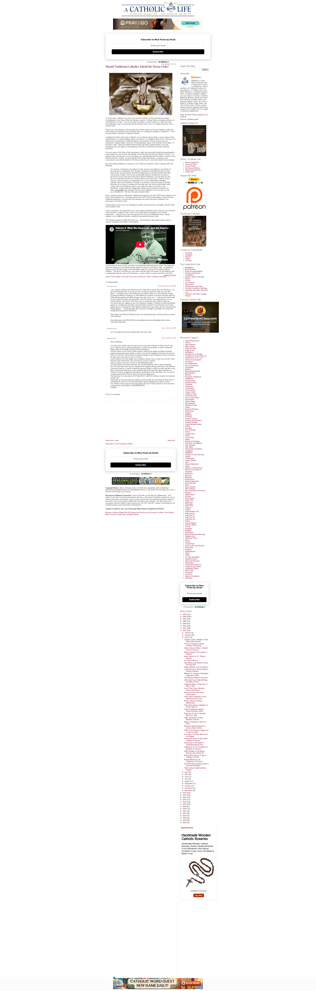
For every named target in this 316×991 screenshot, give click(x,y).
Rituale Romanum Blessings (195, 534)
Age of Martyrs (190, 345)
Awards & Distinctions (193, 170)
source (142, 120)
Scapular (188, 549)
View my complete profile (189, 119)
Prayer (187, 279)
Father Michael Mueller (193, 424)
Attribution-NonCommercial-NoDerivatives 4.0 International (137, 489)
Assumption (189, 367)
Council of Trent (191, 394)
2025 (185, 820)
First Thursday (190, 430)
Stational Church (191, 559)
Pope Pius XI (190, 517)
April (186, 772)
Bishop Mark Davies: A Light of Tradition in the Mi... (195, 756)
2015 (185, 797)
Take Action (189, 284)
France (187, 432)
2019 (185, 806)
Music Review (190, 487)
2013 (185, 793)
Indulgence (189, 451)
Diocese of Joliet (191, 405)
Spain (187, 553)
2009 (185, 623)
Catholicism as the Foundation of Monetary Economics (196, 748)
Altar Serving (189, 346)
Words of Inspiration (192, 576)
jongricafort (110, 338)
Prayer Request (190, 523)
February (188, 635)
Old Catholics (190, 498)
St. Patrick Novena (191, 660)
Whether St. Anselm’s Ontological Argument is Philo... (196, 674)
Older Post (171, 440)
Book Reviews (190, 269)
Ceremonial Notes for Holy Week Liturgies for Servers (195, 739)
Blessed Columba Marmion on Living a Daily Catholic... (195, 727)
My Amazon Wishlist (192, 168)
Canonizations (190, 381)
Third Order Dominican (193, 565)
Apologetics (189, 267)
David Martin (189, 400)
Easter (187, 407)
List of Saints (190, 283)
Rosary (187, 542)
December (188, 790)
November (188, 788)
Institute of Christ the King (123, 276)
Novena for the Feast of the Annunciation (194, 693)
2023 (185, 816)
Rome (187, 540)
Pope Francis (190, 513)
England (188, 413)
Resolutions (189, 532)
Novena (188, 493)
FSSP (113, 276)
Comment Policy (191, 164)
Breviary (188, 375)
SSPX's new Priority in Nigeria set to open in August (196, 731)
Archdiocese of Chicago (193, 354)
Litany (187, 466)
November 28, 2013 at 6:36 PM (167, 286)
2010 (185, 626)
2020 (185, 809)
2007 (185, 619)
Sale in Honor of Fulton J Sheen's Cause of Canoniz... (196, 649)
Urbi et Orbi (189, 570)
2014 (185, 795)
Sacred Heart (190, 544)
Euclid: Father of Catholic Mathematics (193, 702)
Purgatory (188, 529)
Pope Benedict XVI (192, 511)
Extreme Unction (191, 419)
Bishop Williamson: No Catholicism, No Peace (193, 760)
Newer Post (109, 440)
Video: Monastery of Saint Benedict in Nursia (193, 718)
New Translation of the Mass (195, 491)
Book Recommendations (194, 271)
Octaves (188, 496)
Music (187, 485)
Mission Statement (192, 162)
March (187, 637)
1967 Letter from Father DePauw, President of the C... (196, 681)
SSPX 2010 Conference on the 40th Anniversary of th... (195, 697)
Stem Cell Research (192, 561)
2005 (185, 614)
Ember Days (189, 411)
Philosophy (189, 504)
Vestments (189, 572)
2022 (185, 813)
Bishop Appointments (192, 371)
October (188, 786)
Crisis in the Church (192, 398)
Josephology (189, 458)
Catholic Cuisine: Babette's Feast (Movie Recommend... (196, 640)
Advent (187, 343)
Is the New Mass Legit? (136, 269)
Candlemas (189, 379)
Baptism (188, 369)
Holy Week (189, 447)
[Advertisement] (190, 937)
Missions (188, 475)
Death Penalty (190, 401)
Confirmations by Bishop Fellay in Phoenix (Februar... (196, 670)
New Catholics (190, 489)
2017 (185, 802)
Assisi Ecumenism (192, 365)
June (187, 777)
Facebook (188, 253)
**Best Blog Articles (192, 341)
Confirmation (189, 388)
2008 (185, 621)
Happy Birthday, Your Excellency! (196, 667)
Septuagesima (190, 551)
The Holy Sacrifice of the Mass (196, 288)
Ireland (187, 456)
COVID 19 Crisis (191, 396)
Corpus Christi (190, 392)
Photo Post (189, 506)
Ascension (189, 362)
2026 (185, 822)
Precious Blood (190, 525)
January (188, 633)
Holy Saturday (190, 445)
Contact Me (189, 172)
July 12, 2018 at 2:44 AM (169, 338)
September (189, 783)
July (186, 779)
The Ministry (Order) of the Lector (196, 678)
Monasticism (189, 479)
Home (117, 440)
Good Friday (189, 437)
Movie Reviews (190, 483)
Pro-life (187, 281)
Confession (189, 386)
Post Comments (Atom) (124, 444)
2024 (185, 818)
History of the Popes (192, 441)
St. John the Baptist (192, 557)
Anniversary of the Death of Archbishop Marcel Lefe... (194, 744)
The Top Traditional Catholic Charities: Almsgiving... (194, 645)
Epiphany (188, 415)
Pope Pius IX (190, 515)
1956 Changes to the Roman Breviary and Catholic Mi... (194, 752)
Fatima (187, 426)
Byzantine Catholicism (193, 377)
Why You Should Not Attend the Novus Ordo (147, 265)
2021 (185, 811)
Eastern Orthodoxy (192, 409)
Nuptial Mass (190, 494)
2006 (185, 617)
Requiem (188, 530)
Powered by (152, 62)
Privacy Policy (190, 166)
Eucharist (188, 417)
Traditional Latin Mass (158, 276)
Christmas (188, 384)
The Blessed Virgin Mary (194, 286)
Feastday (188, 428)
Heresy (187, 439)
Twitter (187, 259)
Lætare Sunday (190, 460)
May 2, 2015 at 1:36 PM (169, 328)
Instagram (188, 255)
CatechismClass (191, 382)
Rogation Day (190, 536)
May (186, 774)
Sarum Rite (189, 547)
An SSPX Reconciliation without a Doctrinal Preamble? (196, 765)
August (187, 781)
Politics (187, 510)
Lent (186, 462)
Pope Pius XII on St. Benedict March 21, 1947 (195, 714)
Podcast (188, 508)
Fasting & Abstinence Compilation (192, 274)
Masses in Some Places (194, 468)
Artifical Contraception (193, 360)
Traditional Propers (192, 568)
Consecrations (190, 390)
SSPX (149, 276)
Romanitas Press (191, 538)
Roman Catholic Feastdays (195, 277)
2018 (185, 804)
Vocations (188, 574)
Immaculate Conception (193, 449)
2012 (185, 630)
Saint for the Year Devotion (194, 546)
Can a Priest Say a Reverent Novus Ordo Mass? (194, 689)
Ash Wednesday (191, 363)
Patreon (188, 257)
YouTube (188, 261)
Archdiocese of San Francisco (196, 356)
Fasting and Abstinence (193, 420)
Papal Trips (189, 500)
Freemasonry (190, 434)
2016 (185, 800)
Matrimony (189, 473)
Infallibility (188, 453)
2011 (185, 628)
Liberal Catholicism (139, 276)
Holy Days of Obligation (193, 443)
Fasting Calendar (191, 422)
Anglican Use (190, 350)
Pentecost (188, 502)
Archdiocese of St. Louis (194, 358)
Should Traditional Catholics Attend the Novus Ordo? (137, 66)
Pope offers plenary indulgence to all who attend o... (196, 706)
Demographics (190, 403)
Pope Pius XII (190, 519)
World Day (189, 578)
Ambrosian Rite (190, 348)
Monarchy (188, 477)
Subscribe (158, 52)
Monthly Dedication (192, 481)
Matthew (197, 77)
